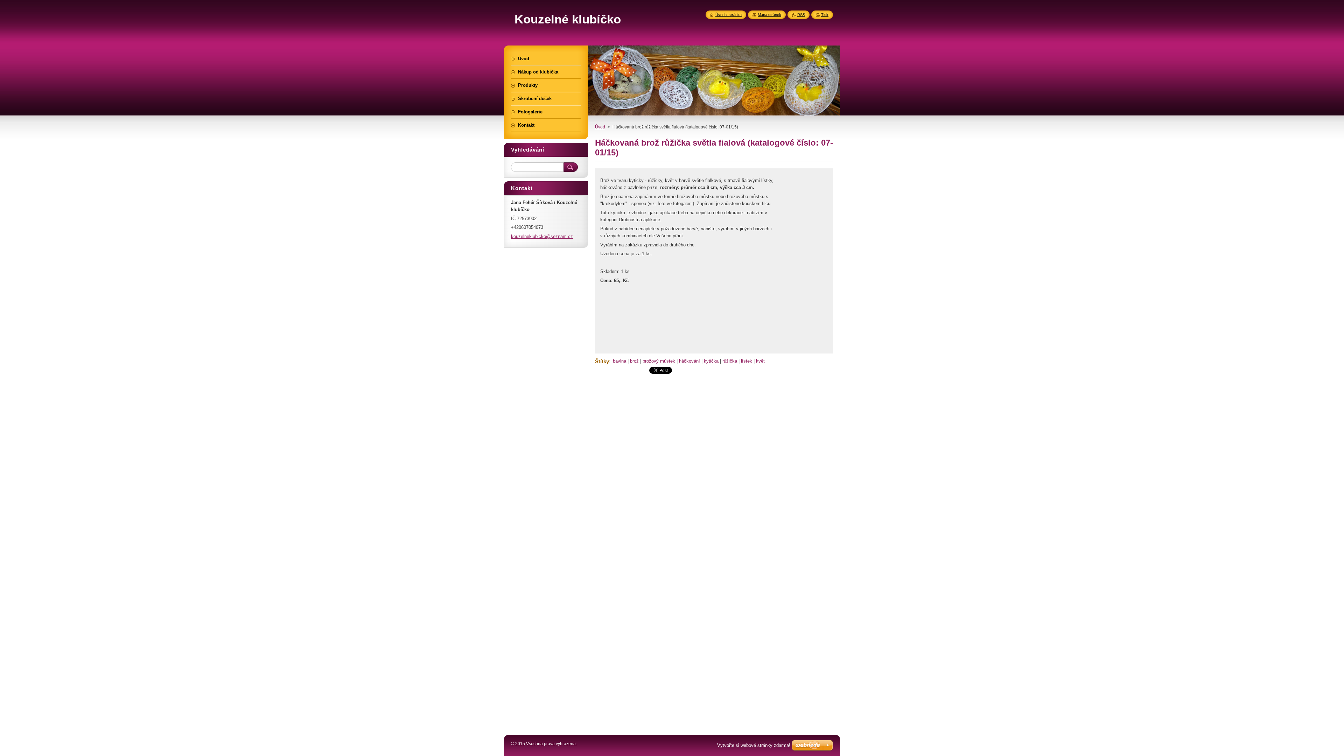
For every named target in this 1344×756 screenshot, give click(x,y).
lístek (746, 361)
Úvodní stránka (728, 15)
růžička (729, 361)
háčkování (689, 361)
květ (760, 361)
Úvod (600, 127)
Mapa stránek (769, 15)
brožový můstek (659, 361)
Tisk (824, 15)
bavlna (619, 361)
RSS (801, 15)
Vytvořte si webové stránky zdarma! (753, 745)
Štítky (602, 361)
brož (634, 361)
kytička (711, 361)
